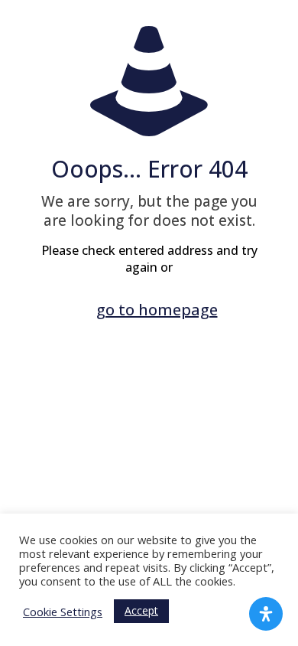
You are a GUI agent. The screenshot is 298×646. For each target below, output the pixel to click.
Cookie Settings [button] (62, 611)
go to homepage (157, 309)
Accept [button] (141, 610)
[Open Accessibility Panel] (266, 614)
